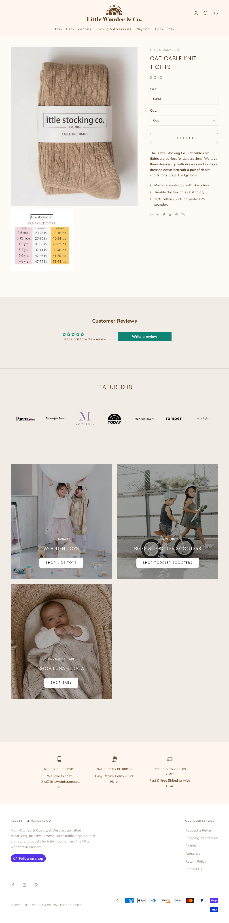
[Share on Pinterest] (176, 215)
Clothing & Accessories (113, 29)
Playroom (143, 29)
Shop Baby (61, 682)
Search (190, 846)
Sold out (184, 138)
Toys (58, 29)
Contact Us (193, 869)
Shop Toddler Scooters (168, 562)
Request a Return (198, 830)
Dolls (159, 29)
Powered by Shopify (67, 905)
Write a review (144, 336)
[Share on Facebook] (164, 215)
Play (171, 29)
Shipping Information (201, 838)
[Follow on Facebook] (13, 885)
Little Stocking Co (164, 50)
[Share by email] (182, 215)
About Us (192, 853)
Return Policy (195, 861)
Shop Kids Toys (61, 562)
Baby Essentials (78, 29)
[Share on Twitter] (170, 215)
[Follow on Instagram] (24, 885)
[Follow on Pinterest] (36, 885)
